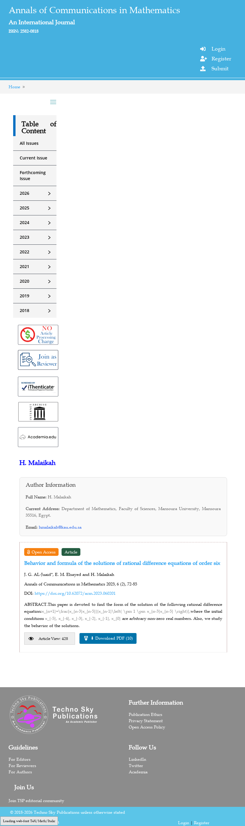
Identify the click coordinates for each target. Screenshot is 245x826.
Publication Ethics (145, 714)
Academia (138, 772)
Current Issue (33, 158)
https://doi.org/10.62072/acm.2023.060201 (75, 593)
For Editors (19, 759)
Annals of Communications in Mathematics (94, 10)
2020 (36, 281)
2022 (36, 251)
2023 (36, 237)
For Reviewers (22, 765)
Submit (220, 68)
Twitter (136, 765)
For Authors (20, 772)
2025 (36, 208)
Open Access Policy (147, 727)
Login (218, 48)
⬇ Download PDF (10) (112, 638)
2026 (36, 193)
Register (221, 58)
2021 (36, 266)
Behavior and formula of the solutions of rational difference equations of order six (122, 563)
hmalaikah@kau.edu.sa (60, 527)
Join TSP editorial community (36, 800)
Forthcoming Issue (33, 175)
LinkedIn (137, 759)
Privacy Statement (146, 720)
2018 (36, 310)
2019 (36, 295)
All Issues (29, 143)
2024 (36, 222)
